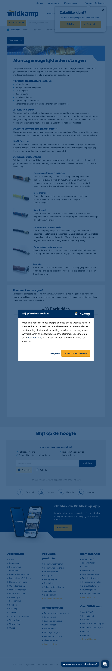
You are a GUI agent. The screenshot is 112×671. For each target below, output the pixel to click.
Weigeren (55, 353)
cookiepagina (34, 337)
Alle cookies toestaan (76, 353)
